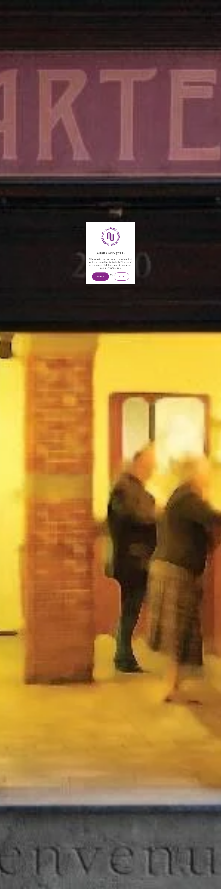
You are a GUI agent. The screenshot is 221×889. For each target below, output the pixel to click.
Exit (121, 276)
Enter (100, 276)
